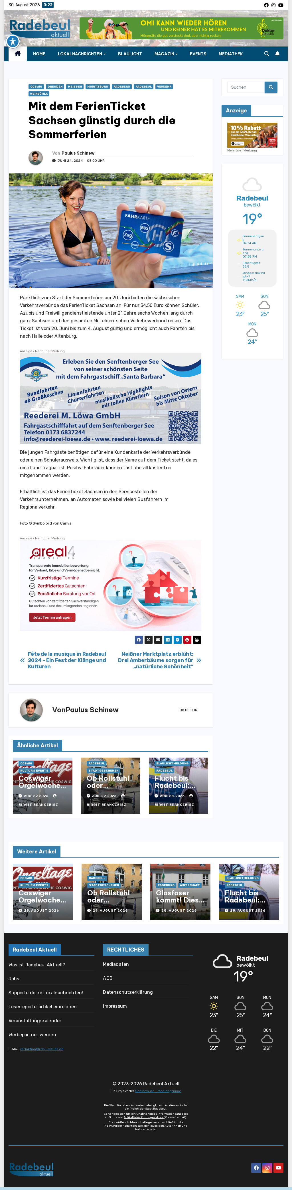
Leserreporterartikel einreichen (43, 1006)
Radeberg (121, 86)
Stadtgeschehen (103, 770)
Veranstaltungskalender (35, 1020)
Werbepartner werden (32, 1034)
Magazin (165, 53)
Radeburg (166, 885)
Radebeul (143, 86)
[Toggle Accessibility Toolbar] (13, 41)
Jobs (14, 978)
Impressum (115, 1006)
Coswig (36, 86)
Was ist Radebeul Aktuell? (37, 965)
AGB (108, 978)
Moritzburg (97, 86)
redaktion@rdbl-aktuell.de (41, 1049)
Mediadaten (116, 964)
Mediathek (231, 53)
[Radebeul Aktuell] (40, 28)
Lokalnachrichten (80, 53)
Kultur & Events (34, 770)
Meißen (75, 86)
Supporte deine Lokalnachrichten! (46, 992)
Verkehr (164, 86)
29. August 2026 (41, 910)
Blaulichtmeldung (172, 763)
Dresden (55, 86)
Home (39, 53)
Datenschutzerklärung (128, 992)
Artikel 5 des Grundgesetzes (144, 1117)
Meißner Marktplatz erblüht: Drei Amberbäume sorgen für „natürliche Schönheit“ (155, 660)
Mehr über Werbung (50, 351)
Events (198, 53)
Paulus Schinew (78, 153)
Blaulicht (130, 53)
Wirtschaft (190, 885)
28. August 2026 (179, 910)
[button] (266, 54)
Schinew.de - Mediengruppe (158, 1091)
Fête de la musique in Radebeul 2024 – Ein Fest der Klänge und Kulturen (67, 660)
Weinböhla (39, 94)
